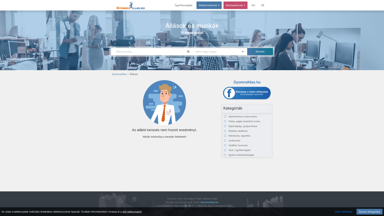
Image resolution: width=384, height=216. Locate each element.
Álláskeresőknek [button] (208, 5)
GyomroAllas (119, 74)
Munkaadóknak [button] (235, 5)
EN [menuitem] (253, 5)
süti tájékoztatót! (132, 211)
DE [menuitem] (262, 5)
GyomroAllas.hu (209, 202)
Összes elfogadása (369, 211)
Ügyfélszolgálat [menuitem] (183, 5)
